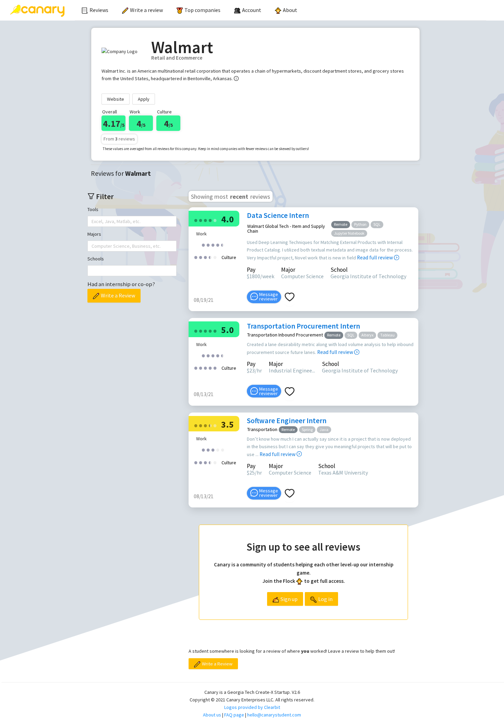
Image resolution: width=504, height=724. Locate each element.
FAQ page (234, 715)
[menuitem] (95, 10)
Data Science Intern (278, 215)
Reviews (98, 10)
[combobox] (92, 221)
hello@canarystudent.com (274, 715)
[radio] (196, 219)
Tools (92, 209)
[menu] (280, 10)
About (290, 10)
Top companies (202, 10)
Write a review (146, 10)
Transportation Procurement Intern (303, 326)
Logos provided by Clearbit (252, 707)
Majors (94, 234)
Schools (95, 259)
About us (212, 715)
